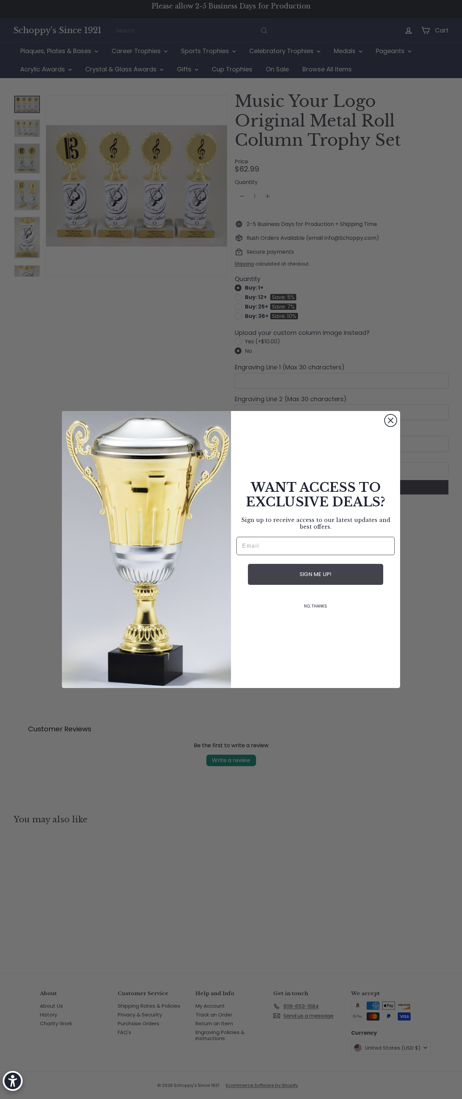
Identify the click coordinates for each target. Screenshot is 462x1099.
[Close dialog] (391, 420)
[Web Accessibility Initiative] (12, 1081)
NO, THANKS (315, 606)
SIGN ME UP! (315, 574)
